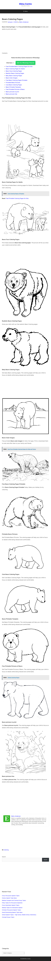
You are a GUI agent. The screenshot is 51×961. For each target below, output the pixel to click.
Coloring (6, 850)
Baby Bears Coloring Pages (14, 75)
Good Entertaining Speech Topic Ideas (12, 912)
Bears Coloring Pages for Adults (15, 69)
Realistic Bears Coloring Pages (15, 73)
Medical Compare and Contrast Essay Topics (14, 900)
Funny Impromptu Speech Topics (10, 905)
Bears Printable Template (13, 87)
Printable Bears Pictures (13, 82)
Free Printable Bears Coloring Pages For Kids (19, 66)
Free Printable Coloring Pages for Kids (17, 198)
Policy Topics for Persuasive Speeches (12, 902)
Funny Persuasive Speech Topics (10, 895)
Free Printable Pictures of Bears (15, 89)
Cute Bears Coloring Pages (14, 85)
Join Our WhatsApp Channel (25, 63)
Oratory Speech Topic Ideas (9, 898)
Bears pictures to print (12, 92)
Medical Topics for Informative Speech (12, 907)
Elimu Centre (25, 4)
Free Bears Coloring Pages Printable (16, 80)
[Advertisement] (25, 42)
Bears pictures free (11, 94)
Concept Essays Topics (8, 917)
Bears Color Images (11, 78)
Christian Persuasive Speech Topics (11, 910)
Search (4, 856)
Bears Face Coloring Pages (14, 71)
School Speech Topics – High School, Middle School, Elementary (19, 914)
